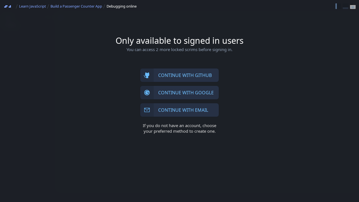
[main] (179, 101)
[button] (338, 6)
